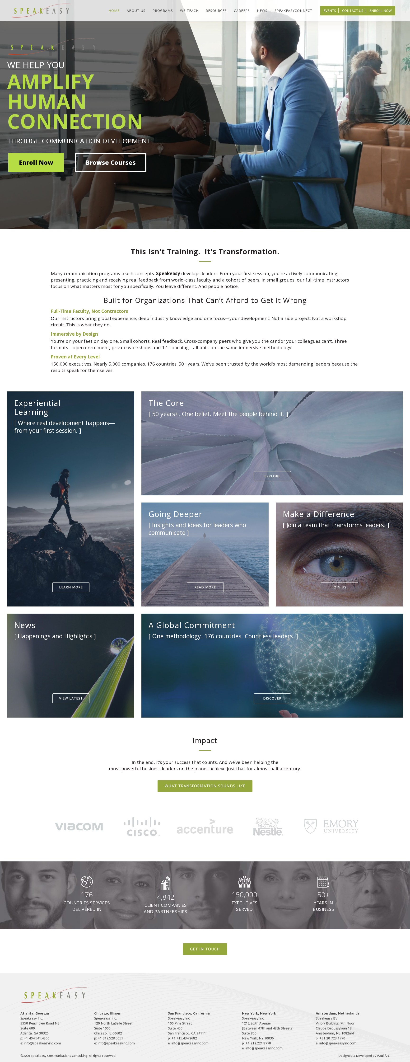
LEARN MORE (71, 587)
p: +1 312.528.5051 (108, 1038)
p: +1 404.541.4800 (34, 1038)
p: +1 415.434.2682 (182, 1038)
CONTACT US (352, 10)
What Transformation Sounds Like (205, 786)
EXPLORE (272, 476)
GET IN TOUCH (205, 949)
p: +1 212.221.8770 (256, 1043)
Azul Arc (383, 1055)
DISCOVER (272, 698)
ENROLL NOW (380, 10)
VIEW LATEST (71, 698)
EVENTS (330, 10)
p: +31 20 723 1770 (330, 1038)
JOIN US (339, 587)
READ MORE (205, 587)
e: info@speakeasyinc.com (40, 1043)
